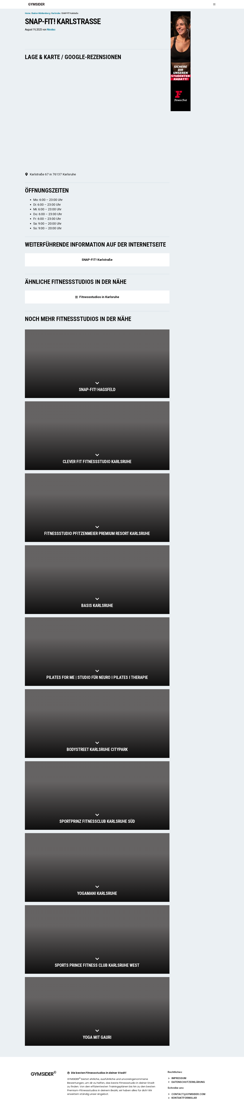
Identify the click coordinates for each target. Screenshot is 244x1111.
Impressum (178, 1078)
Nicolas (51, 29)
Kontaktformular (184, 1097)
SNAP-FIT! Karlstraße (97, 260)
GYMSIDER (36, 4)
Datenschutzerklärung (188, 1082)
